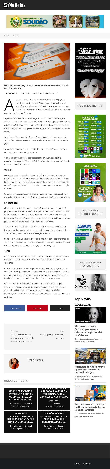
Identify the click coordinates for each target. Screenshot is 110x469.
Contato (77, 464)
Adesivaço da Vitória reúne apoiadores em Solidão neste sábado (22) (90, 369)
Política (78, 361)
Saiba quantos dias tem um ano (52, 334)
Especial (26, 93)
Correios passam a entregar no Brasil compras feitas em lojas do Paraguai (90, 407)
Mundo (84, 399)
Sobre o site (87, 464)
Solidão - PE (84, 361)
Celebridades (80, 321)
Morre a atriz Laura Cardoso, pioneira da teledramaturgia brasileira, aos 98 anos (90, 331)
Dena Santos (12, 93)
